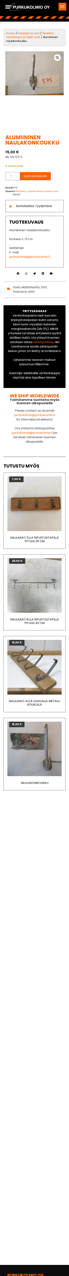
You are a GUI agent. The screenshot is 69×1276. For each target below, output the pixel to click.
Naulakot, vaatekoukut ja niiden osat (30, 35)
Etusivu (10, 33)
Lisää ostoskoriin (35, 176)
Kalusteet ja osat (29, 33)
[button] (62, 7)
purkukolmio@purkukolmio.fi (29, 257)
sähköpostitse (43, 342)
